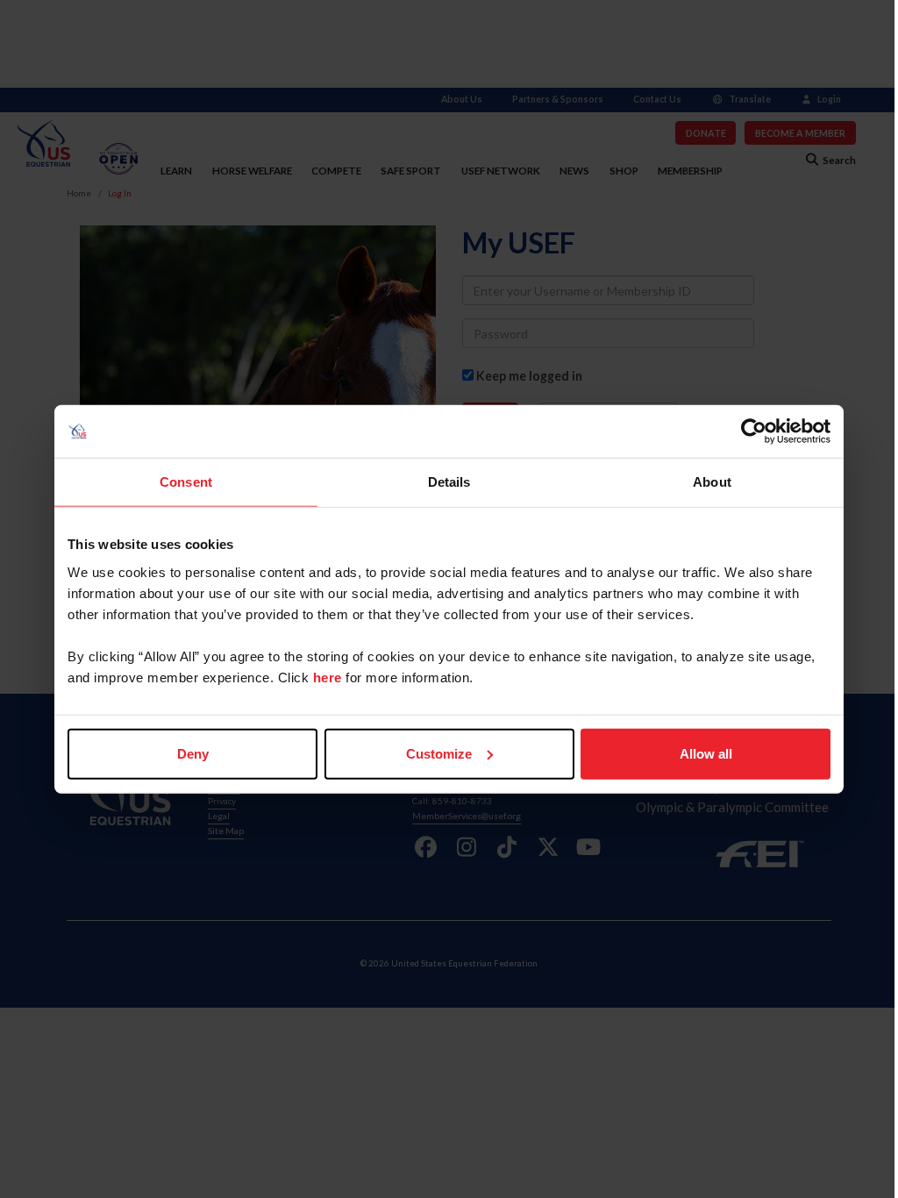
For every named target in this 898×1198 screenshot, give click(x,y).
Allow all (706, 752)
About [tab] (712, 481)
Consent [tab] (186, 481)
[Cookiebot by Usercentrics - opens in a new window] (753, 431)
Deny (193, 752)
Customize (439, 752)
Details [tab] (449, 481)
